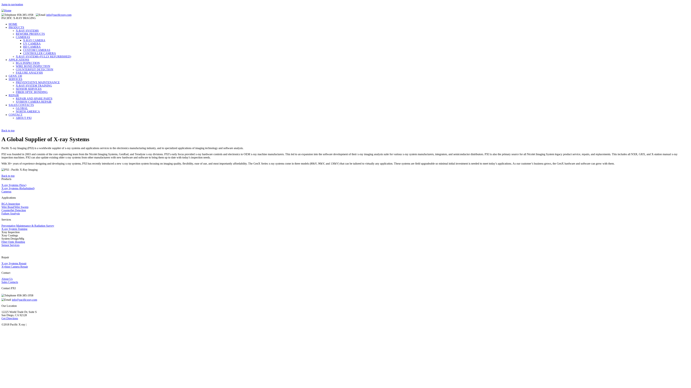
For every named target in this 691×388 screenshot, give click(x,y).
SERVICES (15, 79)
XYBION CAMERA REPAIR (33, 101)
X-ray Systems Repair (13, 263)
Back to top (8, 130)
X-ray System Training (14, 228)
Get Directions (9, 318)
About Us (7, 278)
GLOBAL (22, 108)
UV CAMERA (32, 43)
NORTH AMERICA (28, 111)
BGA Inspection (10, 203)
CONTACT (15, 114)
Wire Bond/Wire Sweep (14, 207)
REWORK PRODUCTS (30, 33)
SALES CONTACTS (21, 105)
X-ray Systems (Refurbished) (18, 188)
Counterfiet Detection (13, 210)
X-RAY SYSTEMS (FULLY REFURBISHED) (43, 56)
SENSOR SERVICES (29, 88)
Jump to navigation (12, 4)
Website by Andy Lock (40, 324)
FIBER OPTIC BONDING (32, 92)
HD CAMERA (32, 46)
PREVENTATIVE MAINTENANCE (38, 82)
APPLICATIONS (19, 59)
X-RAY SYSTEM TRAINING (34, 85)
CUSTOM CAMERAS (36, 50)
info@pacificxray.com (58, 14)
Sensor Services (10, 245)
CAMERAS (23, 37)
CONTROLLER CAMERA (39, 53)
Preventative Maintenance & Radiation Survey (27, 225)
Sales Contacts (9, 282)
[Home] (6, 10)
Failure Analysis (10, 213)
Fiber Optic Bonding (13, 241)
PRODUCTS (16, 27)
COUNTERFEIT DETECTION (34, 69)
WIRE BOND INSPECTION (33, 66)
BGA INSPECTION (28, 62)
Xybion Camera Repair (14, 266)
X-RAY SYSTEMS (27, 30)
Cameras (6, 191)
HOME (13, 24)
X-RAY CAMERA (34, 40)
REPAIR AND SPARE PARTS (34, 98)
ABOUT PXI (23, 117)
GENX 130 (15, 75)
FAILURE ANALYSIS (29, 72)
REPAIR (14, 95)
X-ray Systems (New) (13, 185)
